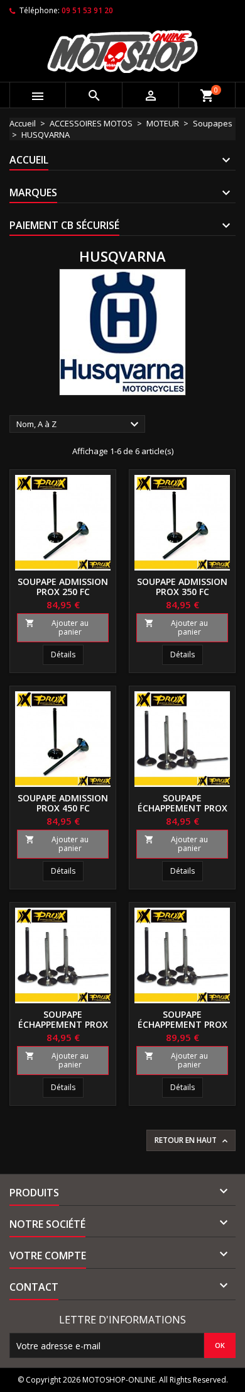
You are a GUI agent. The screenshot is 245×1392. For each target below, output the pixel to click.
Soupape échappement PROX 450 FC (182, 1024)
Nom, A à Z (79, 424)
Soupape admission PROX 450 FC (63, 803)
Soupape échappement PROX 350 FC (63, 1024)
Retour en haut (192, 1140)
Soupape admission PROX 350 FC (182, 587)
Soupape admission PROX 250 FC (63, 587)
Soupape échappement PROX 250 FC (182, 808)
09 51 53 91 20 (87, 10)
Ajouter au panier (57, 627)
